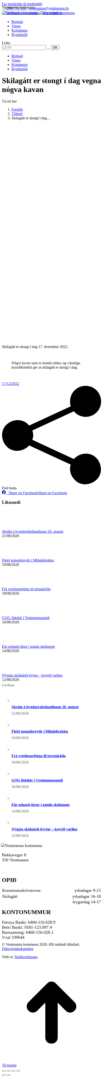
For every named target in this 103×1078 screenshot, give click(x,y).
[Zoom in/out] (18, 1071)
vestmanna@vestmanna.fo (49, 8)
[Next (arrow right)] (9, 1075)
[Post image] (15, 527)
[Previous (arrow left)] (4, 1075)
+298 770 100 (14, 865)
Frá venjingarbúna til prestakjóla (26, 589)
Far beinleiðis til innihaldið (22, 4)
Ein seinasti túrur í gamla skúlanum (28, 646)
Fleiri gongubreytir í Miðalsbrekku (28, 560)
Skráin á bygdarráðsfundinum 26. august (32, 531)
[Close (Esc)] (4, 1071)
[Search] (48, 47)
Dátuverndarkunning (17, 949)
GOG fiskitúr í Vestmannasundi (26, 618)
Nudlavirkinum (25, 957)
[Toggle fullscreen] (13, 1071)
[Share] (9, 1071)
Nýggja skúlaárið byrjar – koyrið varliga (32, 675)
